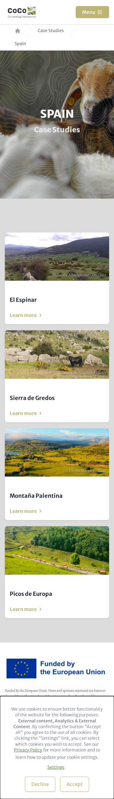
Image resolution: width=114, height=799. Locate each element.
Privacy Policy (28, 750)
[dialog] (57, 747)
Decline (40, 784)
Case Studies (51, 30)
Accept (75, 784)
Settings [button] (55, 767)
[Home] (22, 12)
